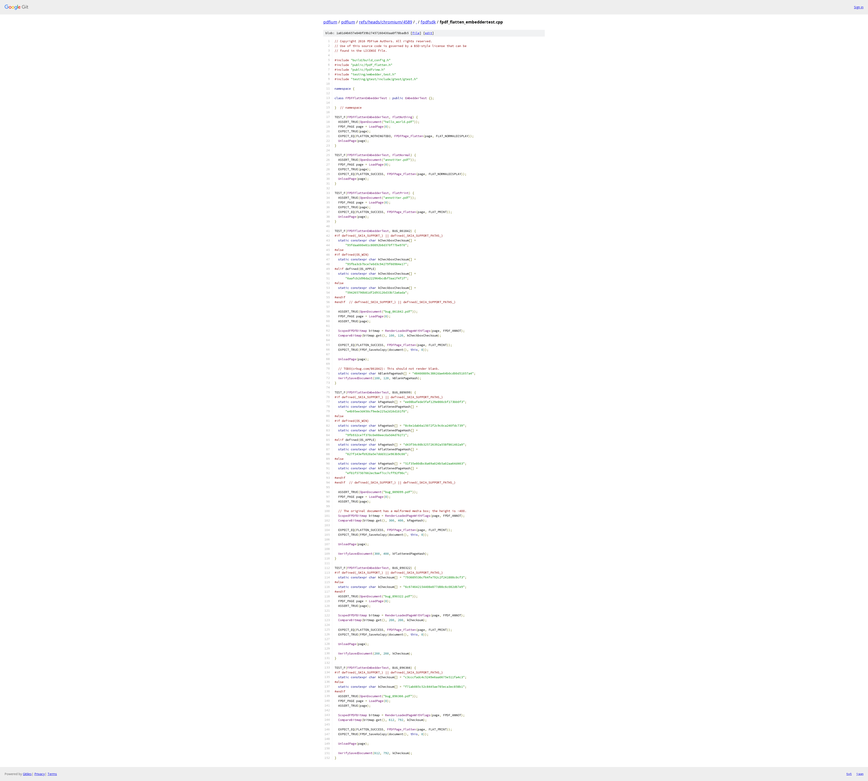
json (859, 774)
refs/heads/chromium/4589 (385, 22)
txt (849, 774)
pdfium (330, 22)
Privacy (39, 774)
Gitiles (27, 774)
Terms (52, 774)
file (416, 33)
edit (428, 33)
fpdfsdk (428, 22)
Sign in (858, 7)
